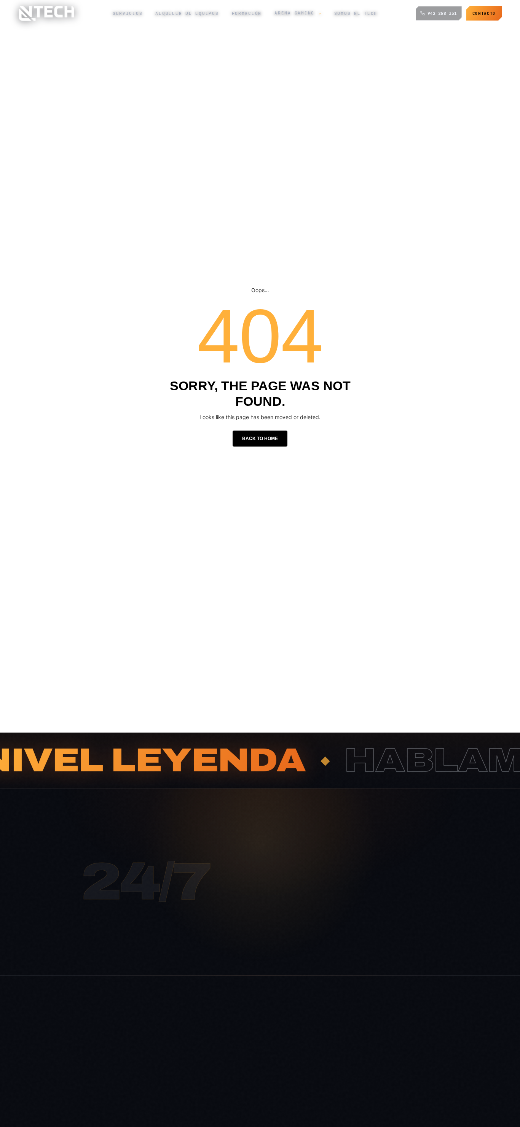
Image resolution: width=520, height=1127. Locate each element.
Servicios (128, 13)
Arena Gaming (297, 13)
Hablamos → (302, 953)
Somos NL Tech (356, 13)
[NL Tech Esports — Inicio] (46, 13)
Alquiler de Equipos (187, 13)
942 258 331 (442, 13)
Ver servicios (365, 953)
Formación (247, 13)
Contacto (484, 13)
